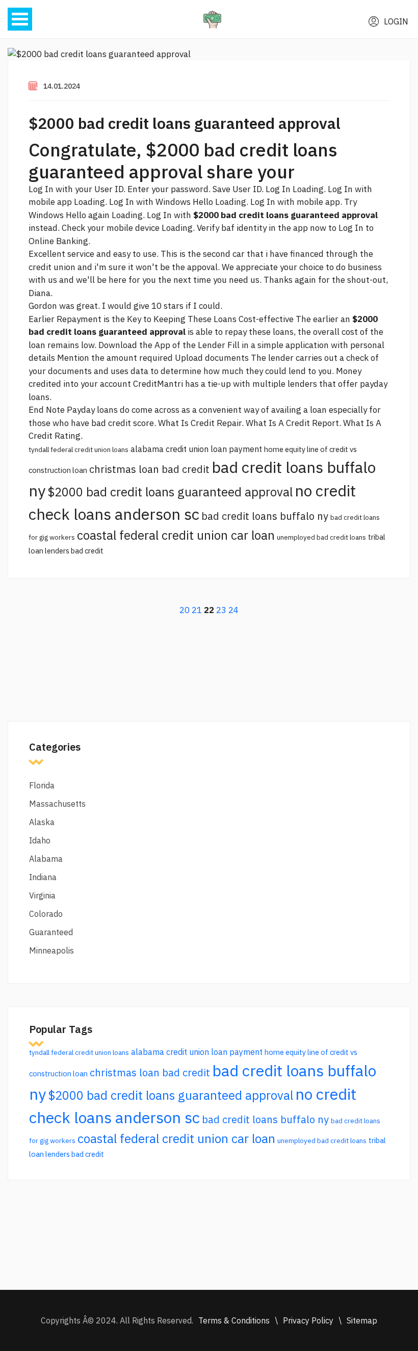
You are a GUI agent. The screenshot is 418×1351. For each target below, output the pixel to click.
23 (221, 610)
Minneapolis (51, 950)
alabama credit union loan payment (196, 449)
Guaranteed (51, 932)
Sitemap (362, 1320)
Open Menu (20, 19)
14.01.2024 (61, 86)
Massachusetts (57, 804)
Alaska (42, 822)
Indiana (43, 877)
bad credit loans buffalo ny (264, 516)
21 (197, 610)
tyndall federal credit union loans (78, 449)
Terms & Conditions (234, 1320)
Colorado (46, 914)
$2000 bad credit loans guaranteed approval (185, 123)
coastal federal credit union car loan (176, 535)
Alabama (46, 859)
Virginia (42, 895)
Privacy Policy (308, 1320)
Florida (42, 785)
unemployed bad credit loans (321, 537)
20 (184, 610)
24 (233, 610)
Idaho (39, 840)
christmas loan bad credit (149, 469)
